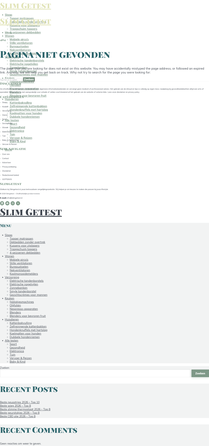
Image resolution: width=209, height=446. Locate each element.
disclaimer (121, 92)
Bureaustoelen (19, 46)
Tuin (4, 136)
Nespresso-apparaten (24, 309)
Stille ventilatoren (21, 43)
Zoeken (29, 79)
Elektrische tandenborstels (27, 60)
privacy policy (133, 92)
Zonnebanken (18, 287)
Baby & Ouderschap (10, 140)
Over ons (6, 154)
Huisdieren (12, 99)
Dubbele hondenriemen (25, 116)
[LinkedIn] (2, 203)
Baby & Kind (17, 361)
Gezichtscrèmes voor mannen (29, 74)
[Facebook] (7, 203)
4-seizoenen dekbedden (25, 32)
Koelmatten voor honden (26, 113)
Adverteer (6, 162)
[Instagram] (13, 203)
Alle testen (11, 340)
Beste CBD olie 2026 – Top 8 (17, 416)
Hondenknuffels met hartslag (28, 330)
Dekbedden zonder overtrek (27, 242)
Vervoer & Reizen (21, 138)
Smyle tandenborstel (23, 291)
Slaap (8, 14)
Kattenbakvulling (21, 323)
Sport (4, 119)
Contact (5, 158)
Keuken (5, 106)
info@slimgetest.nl (14, 198)
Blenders (15, 312)
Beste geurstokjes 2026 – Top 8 (19, 412)
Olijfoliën (15, 305)
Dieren (5, 115)
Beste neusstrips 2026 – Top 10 (20, 402)
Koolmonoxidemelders (24, 273)
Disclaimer (6, 171)
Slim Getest (25, 5)
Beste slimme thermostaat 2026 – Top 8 (25, 409)
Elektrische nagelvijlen (24, 64)
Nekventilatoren (20, 270)
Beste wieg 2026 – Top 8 (15, 405)
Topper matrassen (21, 238)
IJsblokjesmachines (22, 81)
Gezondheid (7, 123)
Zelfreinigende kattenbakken (28, 326)
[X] (18, 203)
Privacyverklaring (9, 167)
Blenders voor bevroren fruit (28, 95)
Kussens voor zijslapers (24, 245)
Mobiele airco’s (19, 39)
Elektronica (6, 132)
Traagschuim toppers (23, 29)
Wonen (9, 36)
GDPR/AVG (7, 179)
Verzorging (6, 111)
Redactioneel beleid (10, 175)
